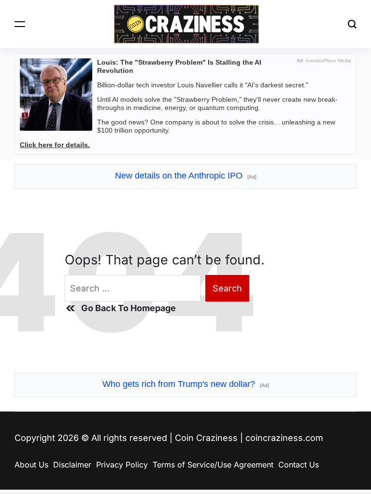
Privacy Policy (122, 464)
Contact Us (298, 464)
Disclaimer (72, 464)
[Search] (352, 24)
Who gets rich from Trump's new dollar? (185, 384)
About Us (31, 464)
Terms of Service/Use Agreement (213, 464)
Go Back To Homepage (128, 308)
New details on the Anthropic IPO (186, 175)
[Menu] (19, 24)
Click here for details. (55, 145)
